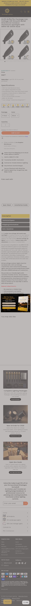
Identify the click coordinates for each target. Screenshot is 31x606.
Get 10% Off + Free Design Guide (9, 307)
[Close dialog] (29, 294)
